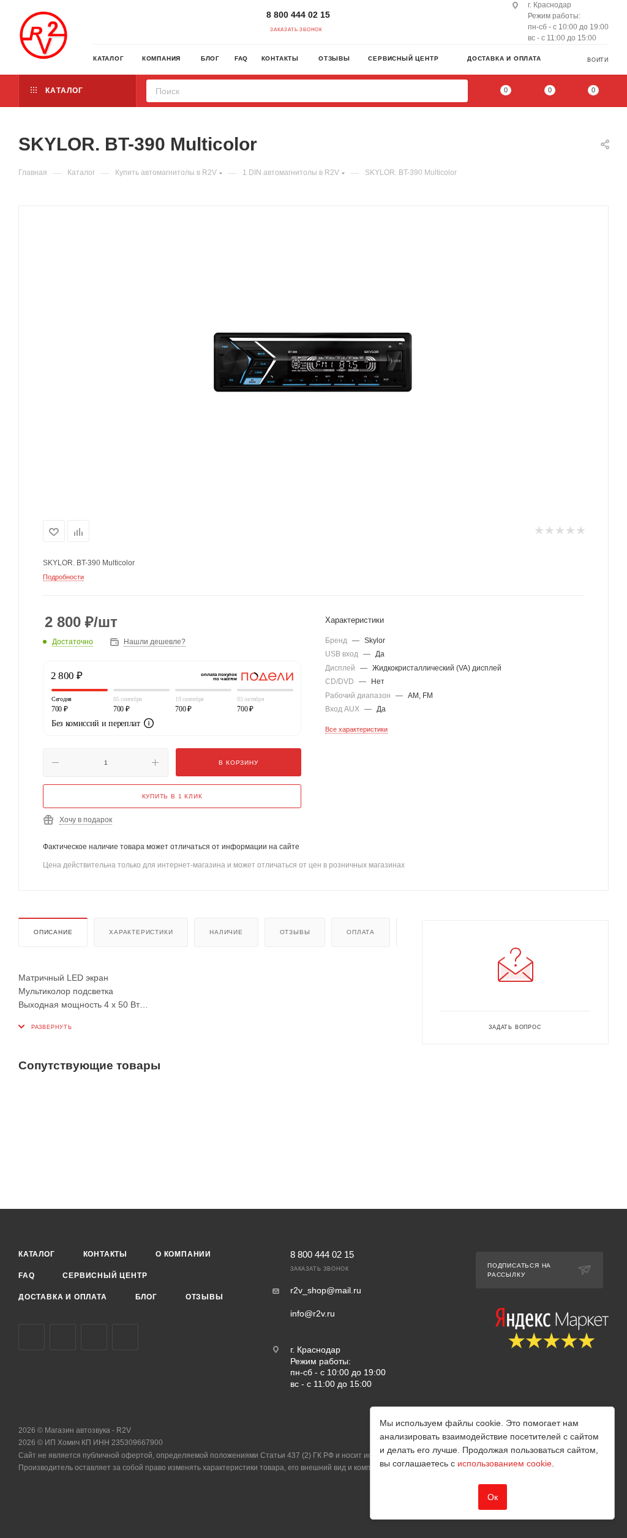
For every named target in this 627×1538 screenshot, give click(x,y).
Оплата (361, 932)
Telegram (63, 1337)
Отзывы (295, 932)
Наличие (226, 932)
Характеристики (141, 932)
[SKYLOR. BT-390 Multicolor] (313, 360)
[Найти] (454, 91)
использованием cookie (504, 1463)
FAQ (26, 1275)
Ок (492, 1497)
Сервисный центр (104, 1275)
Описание (53, 932)
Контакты (105, 1254)
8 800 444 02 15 (298, 15)
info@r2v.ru (312, 1313)
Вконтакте (31, 1337)
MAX (125, 1337)
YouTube (94, 1337)
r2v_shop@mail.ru (325, 1290)
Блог (146, 1297)
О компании (183, 1254)
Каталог (36, 1254)
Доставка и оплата (62, 1297)
